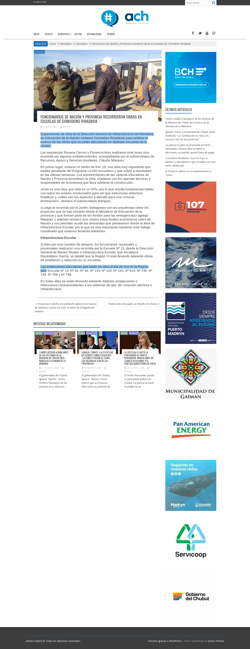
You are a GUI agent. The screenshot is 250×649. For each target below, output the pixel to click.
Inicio (36, 34)
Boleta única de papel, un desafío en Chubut (133, 303)
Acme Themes (216, 641)
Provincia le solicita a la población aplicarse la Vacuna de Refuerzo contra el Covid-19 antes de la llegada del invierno (65, 307)
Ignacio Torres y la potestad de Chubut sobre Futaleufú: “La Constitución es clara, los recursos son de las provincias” (97, 357)
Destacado (48, 333)
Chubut (49, 34)
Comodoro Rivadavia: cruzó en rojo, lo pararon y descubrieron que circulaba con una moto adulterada (190, 161)
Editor (66, 126)
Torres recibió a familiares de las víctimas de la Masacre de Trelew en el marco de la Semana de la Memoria (54, 357)
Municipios (63, 34)
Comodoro (40, 52)
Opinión (111, 34)
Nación (78, 34)
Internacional (94, 34)
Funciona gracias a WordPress (164, 641)
